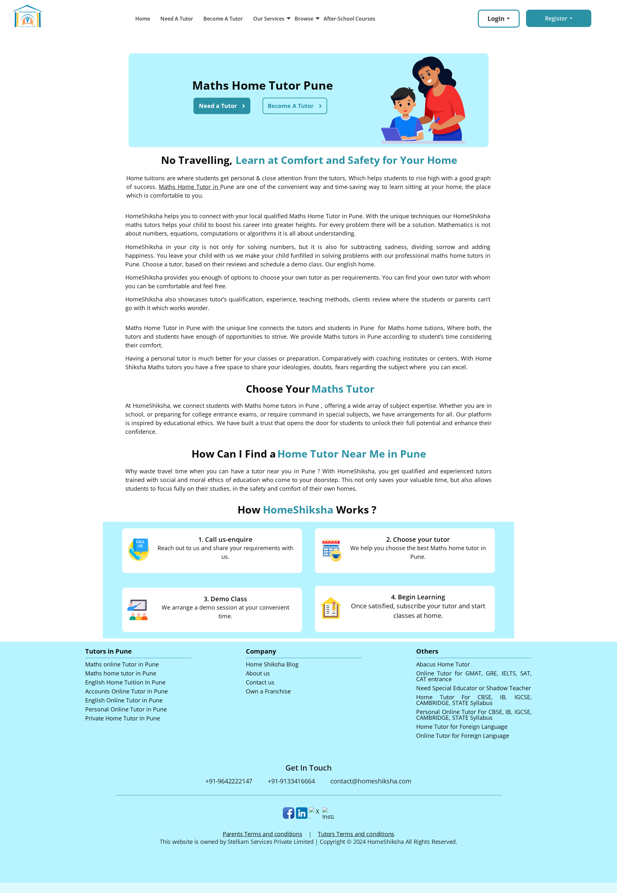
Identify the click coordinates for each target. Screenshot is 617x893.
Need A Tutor (176, 18)
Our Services (268, 18)
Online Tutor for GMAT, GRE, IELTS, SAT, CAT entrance (474, 676)
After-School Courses (349, 18)
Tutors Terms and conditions (356, 834)
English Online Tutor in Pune (124, 700)
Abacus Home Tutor (443, 664)
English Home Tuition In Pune (125, 682)
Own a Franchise (268, 691)
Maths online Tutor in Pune (122, 664)
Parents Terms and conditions (262, 834)
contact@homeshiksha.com (371, 781)
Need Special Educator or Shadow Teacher (473, 688)
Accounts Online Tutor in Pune (126, 691)
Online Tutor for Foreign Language (462, 735)
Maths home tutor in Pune (120, 673)
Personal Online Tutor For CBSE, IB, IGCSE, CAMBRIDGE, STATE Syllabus (474, 714)
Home (142, 18)
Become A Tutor (223, 18)
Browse (304, 18)
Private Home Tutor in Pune (122, 718)
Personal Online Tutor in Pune (126, 709)
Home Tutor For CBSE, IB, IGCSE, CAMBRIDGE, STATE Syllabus (474, 700)
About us (258, 673)
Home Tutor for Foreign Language (461, 726)
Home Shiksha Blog (272, 664)
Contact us (260, 682)
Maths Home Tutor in (189, 187)
